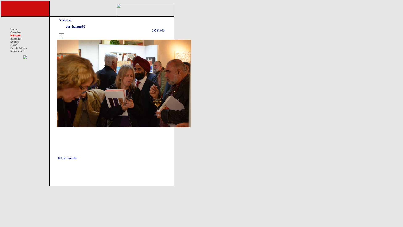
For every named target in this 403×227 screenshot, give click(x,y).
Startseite (65, 20)
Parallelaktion (18, 48)
